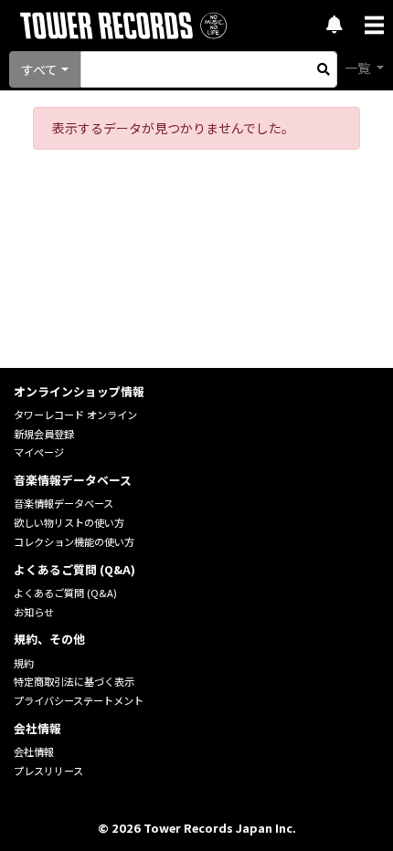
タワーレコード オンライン (75, 414)
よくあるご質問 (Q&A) (65, 592)
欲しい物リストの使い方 (69, 522)
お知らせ (34, 611)
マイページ (39, 452)
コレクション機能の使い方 (74, 541)
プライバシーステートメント (78, 700)
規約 (24, 663)
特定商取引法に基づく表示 (74, 681)
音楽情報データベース (63, 503)
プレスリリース (48, 770)
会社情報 (34, 751)
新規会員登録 (44, 433)
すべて (39, 69)
